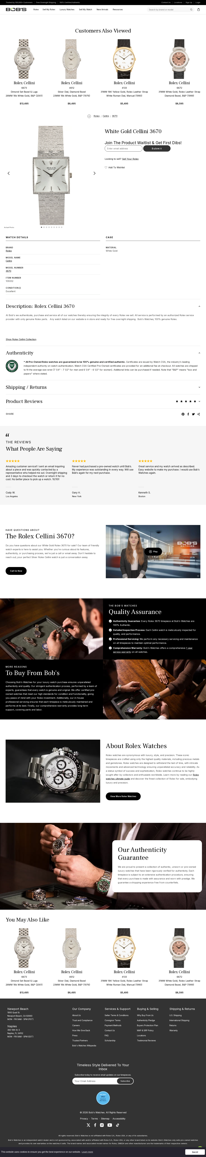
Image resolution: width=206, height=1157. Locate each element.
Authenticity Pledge (146, 1020)
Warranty (173, 1030)
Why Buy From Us (145, 1015)
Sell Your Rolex (130, 158)
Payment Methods (113, 1025)
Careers (76, 1025)
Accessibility (119, 1118)
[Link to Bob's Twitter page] (88, 1125)
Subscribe (125, 1081)
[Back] (89, 116)
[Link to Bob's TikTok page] (117, 1125)
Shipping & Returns (182, 1009)
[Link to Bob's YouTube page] (109, 1125)
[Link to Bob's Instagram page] (102, 1125)
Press (74, 1035)
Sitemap (105, 1118)
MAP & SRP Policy (145, 1030)
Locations (178, 2)
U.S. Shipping (175, 1015)
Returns (172, 1025)
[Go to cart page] (198, 9)
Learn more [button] (87, 1152)
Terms (94, 1118)
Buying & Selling (147, 1009)
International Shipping (179, 1020)
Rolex (9, 250)
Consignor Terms (113, 1020)
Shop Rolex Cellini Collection (21, 339)
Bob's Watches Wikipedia (84, 1045)
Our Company (81, 1009)
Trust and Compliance (82, 1020)
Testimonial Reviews (146, 1040)
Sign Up (189, 2)
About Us (76, 1015)
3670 (8, 271)
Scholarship (110, 1040)
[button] (94, 173)
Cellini (9, 260)
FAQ (106, 1035)
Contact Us (166, 2)
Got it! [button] (195, 1152)
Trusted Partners (80, 1040)
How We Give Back (81, 1030)
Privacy (84, 1118)
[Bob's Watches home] (16, 9)
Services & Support (117, 1009)
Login (198, 2)
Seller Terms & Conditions (117, 1015)
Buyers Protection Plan (147, 1025)
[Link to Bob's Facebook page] (95, 1125)
